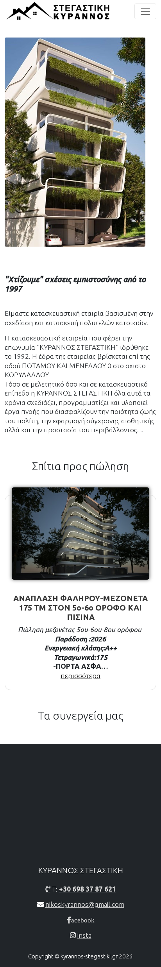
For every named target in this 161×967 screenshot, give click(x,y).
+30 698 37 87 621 (87, 889)
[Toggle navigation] (145, 11)
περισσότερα (80, 675)
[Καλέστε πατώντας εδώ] (47, 889)
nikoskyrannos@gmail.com (84, 904)
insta (84, 935)
